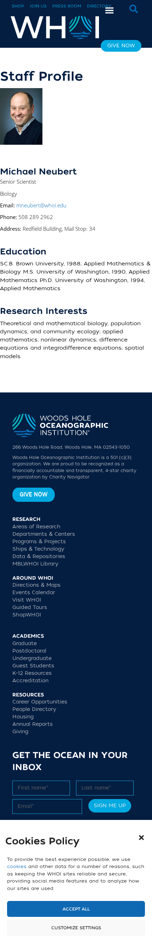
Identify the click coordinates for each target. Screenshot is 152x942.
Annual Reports (32, 724)
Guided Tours (29, 607)
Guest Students (33, 665)
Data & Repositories (38, 556)
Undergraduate (32, 658)
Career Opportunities (39, 702)
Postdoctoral (29, 651)
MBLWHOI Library (35, 564)
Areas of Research (36, 526)
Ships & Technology (38, 549)
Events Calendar (33, 592)
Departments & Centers (43, 534)
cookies (17, 866)
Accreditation (30, 680)
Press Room (66, 6)
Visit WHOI (26, 600)
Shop (18, 6)
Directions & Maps (36, 585)
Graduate (24, 643)
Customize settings (76, 928)
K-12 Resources (32, 673)
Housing (23, 716)
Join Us (38, 6)
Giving (20, 731)
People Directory (34, 709)
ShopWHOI (26, 614)
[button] (141, 837)
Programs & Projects (39, 541)
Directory (99, 6)
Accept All (76, 909)
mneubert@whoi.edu (41, 205)
